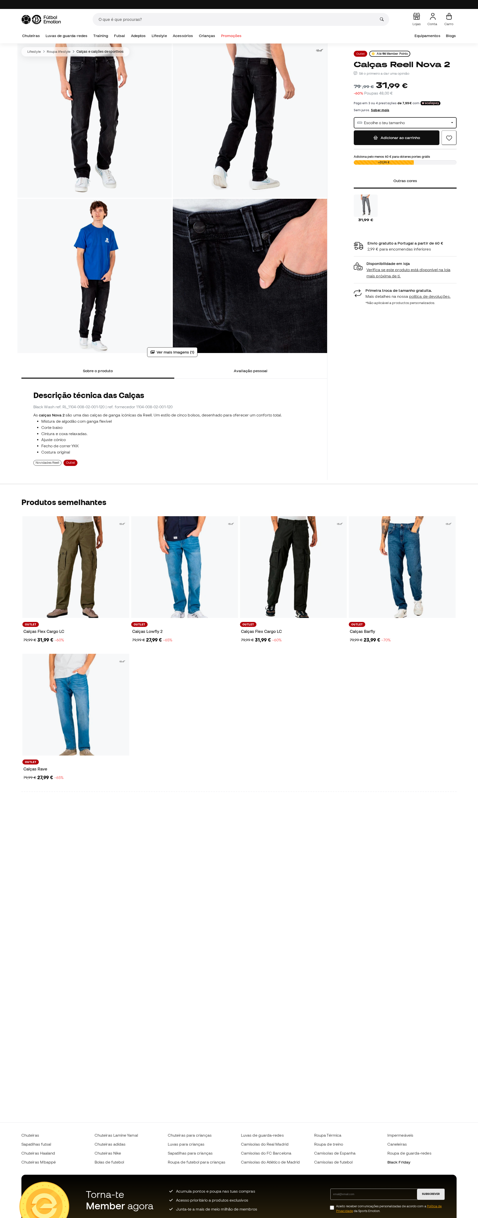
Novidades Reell (47, 462)
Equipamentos (427, 36)
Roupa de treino (328, 1144)
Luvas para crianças (186, 1144)
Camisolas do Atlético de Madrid (270, 1162)
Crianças (207, 36)
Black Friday (398, 1162)
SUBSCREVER (431, 1193)
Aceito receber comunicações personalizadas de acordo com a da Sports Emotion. (389, 1209)
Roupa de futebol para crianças (196, 1162)
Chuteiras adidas (110, 1144)
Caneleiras (397, 1144)
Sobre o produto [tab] (98, 370)
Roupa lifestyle (58, 51)
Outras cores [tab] (405, 180)
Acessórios (183, 36)
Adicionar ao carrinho (400, 137)
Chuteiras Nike (108, 1153)
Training (100, 36)
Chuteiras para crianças (190, 1135)
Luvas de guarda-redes (66, 36)
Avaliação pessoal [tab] (250, 370)
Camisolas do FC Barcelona (266, 1153)
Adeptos (138, 36)
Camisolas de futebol (333, 1162)
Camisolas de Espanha (335, 1153)
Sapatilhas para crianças (190, 1153)
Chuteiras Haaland (38, 1153)
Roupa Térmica (327, 1135)
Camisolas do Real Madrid (265, 1144)
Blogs (451, 36)
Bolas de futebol (109, 1162)
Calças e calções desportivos (99, 51)
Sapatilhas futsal (36, 1144)
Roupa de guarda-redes (409, 1153)
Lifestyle (159, 36)
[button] (405, 269)
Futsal (119, 36)
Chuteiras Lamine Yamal (116, 1135)
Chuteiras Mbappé (38, 1162)
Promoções (231, 36)
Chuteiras (31, 36)
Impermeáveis (400, 1135)
